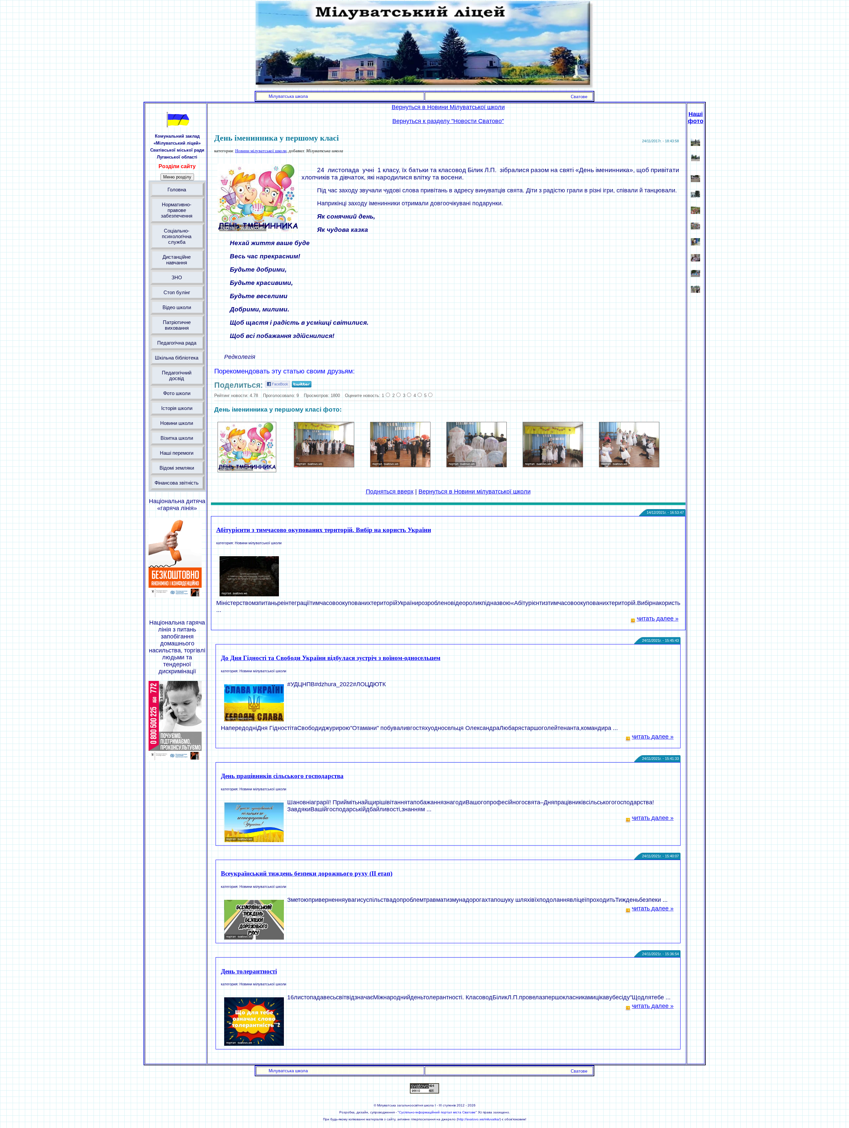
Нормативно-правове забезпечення (176, 210)
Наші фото (695, 117)
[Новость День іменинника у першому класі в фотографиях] (247, 470)
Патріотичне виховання (176, 325)
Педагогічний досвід (176, 375)
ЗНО (176, 277)
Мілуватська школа (288, 96)
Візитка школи (176, 438)
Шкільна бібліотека (176, 358)
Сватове (579, 96)
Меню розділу (177, 176)
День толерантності (249, 971)
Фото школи (176, 393)
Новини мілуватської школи (261, 150)
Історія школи (176, 408)
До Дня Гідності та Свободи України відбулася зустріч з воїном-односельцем (330, 657)
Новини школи (176, 423)
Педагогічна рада (176, 343)
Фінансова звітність (177, 483)
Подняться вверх (390, 491)
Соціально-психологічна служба (176, 236)
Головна (176, 189)
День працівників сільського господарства (282, 775)
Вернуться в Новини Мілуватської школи (448, 107)
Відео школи (176, 307)
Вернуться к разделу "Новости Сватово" (448, 121)
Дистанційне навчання (177, 259)
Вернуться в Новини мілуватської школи (475, 491)
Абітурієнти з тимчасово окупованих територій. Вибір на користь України (323, 529)
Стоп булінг (176, 292)
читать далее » (658, 618)
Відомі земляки (176, 468)
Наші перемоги (176, 453)
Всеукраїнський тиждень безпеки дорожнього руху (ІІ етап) (306, 873)
